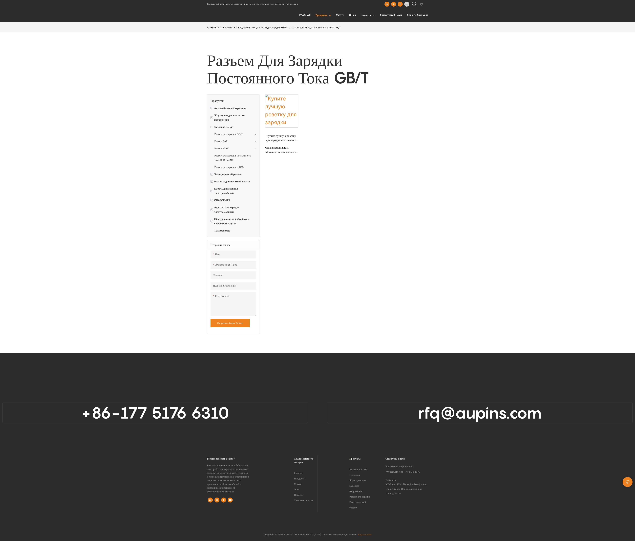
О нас (297, 489)
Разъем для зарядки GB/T (273, 27)
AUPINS (211, 27)
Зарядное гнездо (245, 27)
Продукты (226, 27)
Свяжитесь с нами (304, 500)
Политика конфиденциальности (340, 534)
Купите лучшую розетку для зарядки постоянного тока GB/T (281, 138)
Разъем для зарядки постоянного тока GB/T (316, 27)
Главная (298, 473)
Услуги (297, 484)
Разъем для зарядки (359, 496)
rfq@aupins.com (480, 412)
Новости (298, 495)
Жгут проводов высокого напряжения (357, 486)
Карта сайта (365, 534)
